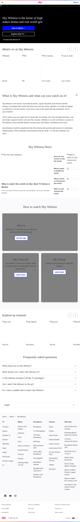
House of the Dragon (22, 428)
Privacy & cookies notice (62, 504)
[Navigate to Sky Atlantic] (37, 331)
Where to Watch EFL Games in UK (70, 480)
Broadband (37, 427)
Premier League (7, 461)
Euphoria (21, 433)
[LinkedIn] (5, 496)
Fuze (19, 441)
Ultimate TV (6, 435)
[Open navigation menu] (2, 2)
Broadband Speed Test (70, 446)
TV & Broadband (39, 431)
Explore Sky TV (17, 34)
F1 (3, 465)
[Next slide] (75, 49)
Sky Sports (6, 456)
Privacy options (6, 504)
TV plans (5, 427)
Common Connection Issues (70, 440)
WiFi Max (36, 441)
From (19, 437)
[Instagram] (15, 496)
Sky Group (31, 512)
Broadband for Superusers (38, 470)
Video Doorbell (54, 439)
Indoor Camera (54, 444)
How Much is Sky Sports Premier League (70, 487)
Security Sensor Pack (54, 453)
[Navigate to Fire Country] (51, 66)
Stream (4, 431)
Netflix (4, 452)
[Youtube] (10, 496)
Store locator (59, 512)
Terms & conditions (34, 504)
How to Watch (17, 28)
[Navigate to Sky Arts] (61, 331)
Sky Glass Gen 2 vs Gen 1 (70, 452)
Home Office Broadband (37, 453)
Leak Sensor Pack (55, 448)
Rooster (20, 458)
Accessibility (5, 508)
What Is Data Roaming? (68, 459)
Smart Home (53, 435)
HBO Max (5, 444)
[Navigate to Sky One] (13, 331)
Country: (68, 518)
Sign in (75, 2)
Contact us (58, 508)
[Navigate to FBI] (31, 66)
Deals (51, 427)
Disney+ (5, 439)
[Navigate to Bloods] (11, 66)
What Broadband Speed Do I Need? (70, 434)
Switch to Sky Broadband (38, 476)
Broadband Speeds (37, 463)
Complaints (5, 512)
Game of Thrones (24, 446)
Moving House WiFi (38, 447)
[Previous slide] (70, 49)
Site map (31, 508)
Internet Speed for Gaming (70, 428)
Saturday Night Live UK (23, 464)
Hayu (4, 448)
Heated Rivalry (23, 450)
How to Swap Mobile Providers (70, 465)
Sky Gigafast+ (38, 458)
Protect (51, 431)
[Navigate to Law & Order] (70, 66)
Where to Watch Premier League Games (70, 472)
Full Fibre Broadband (37, 436)
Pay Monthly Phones (53, 459)
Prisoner (21, 454)
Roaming (52, 469)
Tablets (51, 465)
